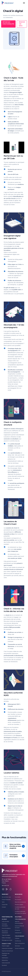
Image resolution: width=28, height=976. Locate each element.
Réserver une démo (22, 24)
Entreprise (17, 930)
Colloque (17, 938)
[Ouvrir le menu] (24, 2)
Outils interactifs (6, 962)
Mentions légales (19, 904)
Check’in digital (5, 946)
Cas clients (17, 897)
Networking (5, 960)
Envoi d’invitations (6, 928)
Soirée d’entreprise (19, 948)
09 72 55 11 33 (5, 885)
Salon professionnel (20, 943)
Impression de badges (7, 948)
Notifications (5, 957)
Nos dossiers (18, 899)
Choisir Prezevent (6, 899)
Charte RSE (4, 904)
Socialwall (4, 965)
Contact (4, 907)
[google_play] (7, 889)
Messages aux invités (7, 940)
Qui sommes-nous (6, 897)
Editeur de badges (6, 937)
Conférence (18, 941)
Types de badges (6, 935)
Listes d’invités (5, 921)
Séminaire (17, 946)
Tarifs (3, 902)
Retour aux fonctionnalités (8, 23)
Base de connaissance (20, 902)
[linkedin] (3, 889)
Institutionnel (18, 932)
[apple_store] (10, 889)
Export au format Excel (7, 951)
